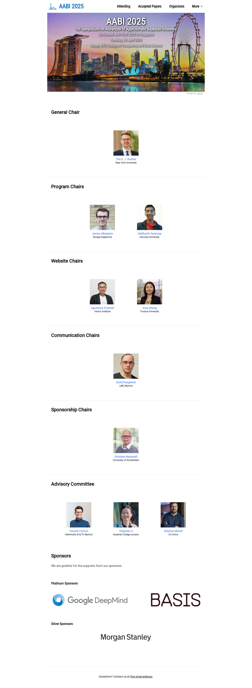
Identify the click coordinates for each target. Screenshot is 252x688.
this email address (141, 676)
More (195, 6)
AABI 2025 (126, 21)
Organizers (176, 6)
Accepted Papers (149, 6)
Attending (123, 6)
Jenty (200, 93)
